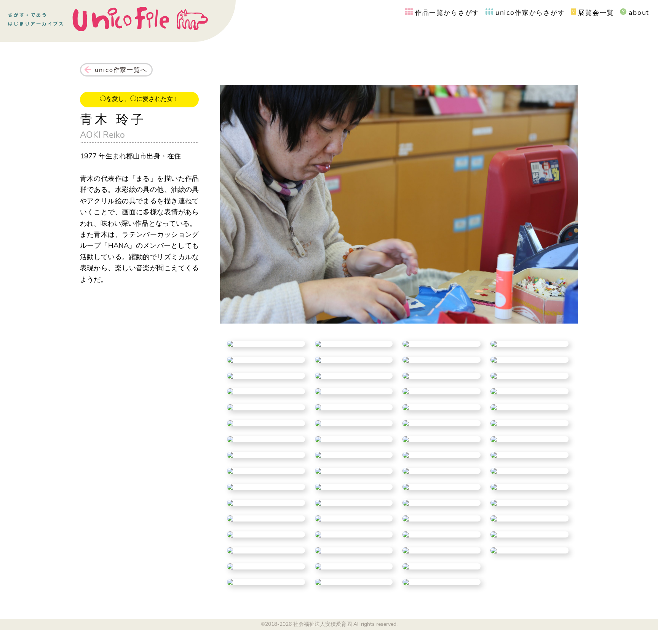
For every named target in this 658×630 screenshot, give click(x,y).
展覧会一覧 (596, 12)
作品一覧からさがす (447, 12)
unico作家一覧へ (121, 70)
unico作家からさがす (530, 12)
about (639, 12)
